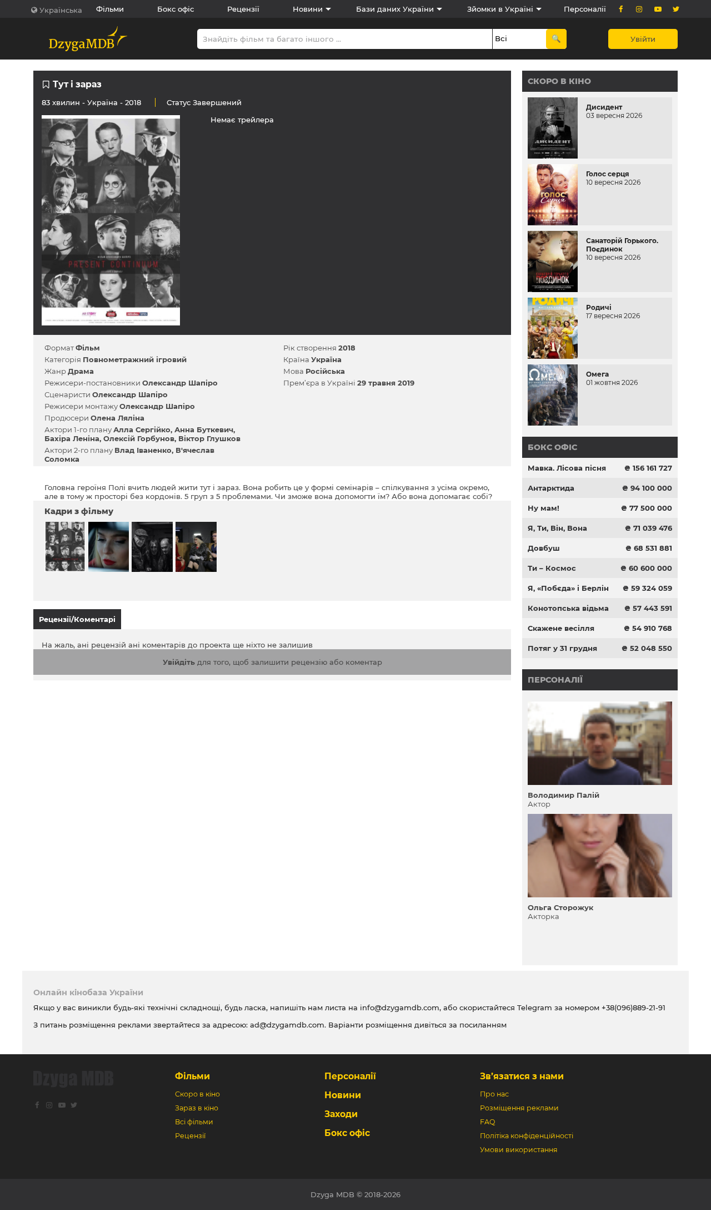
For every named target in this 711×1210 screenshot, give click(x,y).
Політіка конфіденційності (526, 1136)
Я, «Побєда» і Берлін (568, 588)
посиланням (483, 1024)
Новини (308, 8)
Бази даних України (395, 8)
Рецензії (243, 8)
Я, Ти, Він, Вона (557, 527)
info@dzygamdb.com (398, 1007)
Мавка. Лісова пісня (567, 467)
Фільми (110, 8)
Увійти (642, 38)
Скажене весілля (561, 628)
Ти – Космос (552, 568)
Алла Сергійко (142, 429)
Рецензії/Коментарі (77, 619)
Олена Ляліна (117, 417)
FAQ (487, 1122)
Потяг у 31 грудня (562, 648)
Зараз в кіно (196, 1108)
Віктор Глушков (209, 438)
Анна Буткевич (203, 429)
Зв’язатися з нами (522, 1076)
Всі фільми (194, 1122)
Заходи (341, 1114)
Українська (60, 10)
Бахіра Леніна (71, 438)
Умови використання (519, 1149)
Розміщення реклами (519, 1108)
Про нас (494, 1094)
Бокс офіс (175, 8)
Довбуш (544, 548)
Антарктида (551, 487)
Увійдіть (179, 662)
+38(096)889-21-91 (633, 1007)
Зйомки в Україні (500, 8)
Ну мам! (543, 507)
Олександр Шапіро (180, 382)
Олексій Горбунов (138, 438)
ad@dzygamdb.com (287, 1024)
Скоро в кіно (559, 81)
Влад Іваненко (143, 450)
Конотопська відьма (568, 608)
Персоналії (585, 8)
